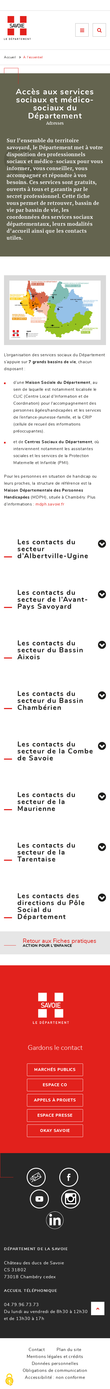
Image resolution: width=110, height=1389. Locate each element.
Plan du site (69, 1350)
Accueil (10, 57)
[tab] (102, 543)
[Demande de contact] (36, 1177)
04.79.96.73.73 (21, 1305)
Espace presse (55, 1116)
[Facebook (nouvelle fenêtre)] (68, 1177)
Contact (37, 1350)
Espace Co (55, 1085)
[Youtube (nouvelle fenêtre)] (39, 1198)
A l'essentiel (33, 57)
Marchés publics (55, 1070)
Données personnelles (55, 1363)
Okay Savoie (55, 1131)
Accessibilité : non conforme (55, 1377)
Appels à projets (55, 1100)
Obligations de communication (55, 1370)
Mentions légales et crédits (55, 1356)
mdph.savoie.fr (50, 504)
